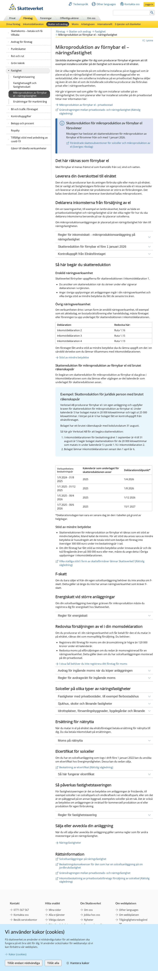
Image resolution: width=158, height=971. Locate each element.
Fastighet (16, 70)
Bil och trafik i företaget (24, 109)
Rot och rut (17, 56)
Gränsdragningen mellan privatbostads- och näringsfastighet (94, 873)
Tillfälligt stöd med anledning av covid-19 (29, 139)
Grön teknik (18, 63)
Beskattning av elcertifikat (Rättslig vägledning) (86, 767)
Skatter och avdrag (58, 24)
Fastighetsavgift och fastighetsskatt (24, 84)
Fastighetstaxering (24, 77)
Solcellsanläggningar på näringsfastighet (82, 859)
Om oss (91, 18)
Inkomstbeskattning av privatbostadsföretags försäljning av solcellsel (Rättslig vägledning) (104, 880)
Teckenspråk (80, 4)
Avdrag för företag (21, 42)
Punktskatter (18, 49)
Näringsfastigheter (70, 842)
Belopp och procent (22, 123)
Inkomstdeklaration (33, 24)
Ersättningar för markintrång (30, 101)
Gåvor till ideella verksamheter (28, 148)
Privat (12, 18)
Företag (28, 18)
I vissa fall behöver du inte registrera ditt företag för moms (93, 663)
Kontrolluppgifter (21, 116)
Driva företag (13, 24)
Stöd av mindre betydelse (74, 357)
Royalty (15, 130)
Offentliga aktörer (69, 18)
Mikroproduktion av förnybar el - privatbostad (86, 105)
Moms (75, 24)
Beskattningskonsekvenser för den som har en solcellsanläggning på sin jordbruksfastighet (101, 866)
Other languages (106, 4)
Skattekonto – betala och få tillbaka (26, 32)
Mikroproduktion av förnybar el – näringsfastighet (30, 94)
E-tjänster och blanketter (128, 24)
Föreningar (46, 18)
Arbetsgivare (88, 24)
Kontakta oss (132, 4)
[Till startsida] (26, 9)
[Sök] (151, 12)
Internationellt (104, 24)
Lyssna (149, 40)
